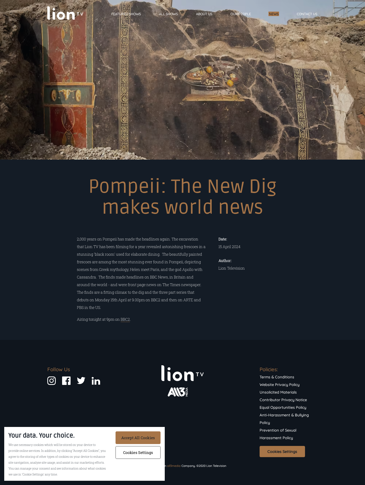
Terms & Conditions (277, 377)
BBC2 (125, 319)
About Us (204, 14)
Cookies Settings (282, 451)
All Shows (168, 14)
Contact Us (307, 14)
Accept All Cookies (138, 437)
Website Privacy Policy (280, 384)
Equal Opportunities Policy (283, 407)
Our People (240, 14)
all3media (174, 466)
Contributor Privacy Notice (283, 399)
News (274, 14)
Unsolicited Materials (278, 392)
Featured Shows (126, 14)
